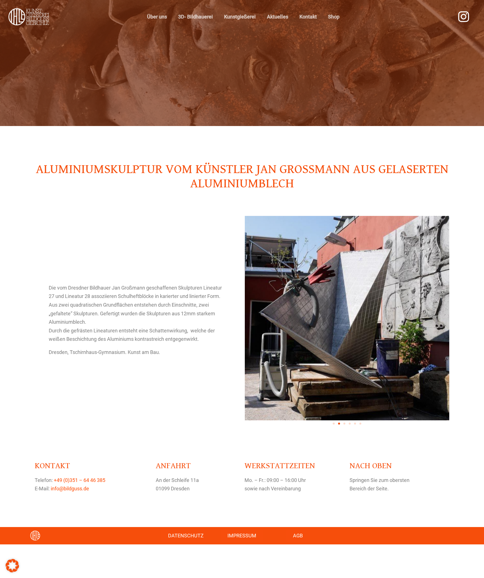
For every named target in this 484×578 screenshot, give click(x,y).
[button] (334, 424)
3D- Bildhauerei (195, 17)
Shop (333, 17)
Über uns (157, 17)
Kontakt (308, 17)
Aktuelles (277, 17)
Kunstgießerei (240, 17)
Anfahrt (173, 465)
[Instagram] (464, 16)
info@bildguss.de (70, 488)
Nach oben (371, 465)
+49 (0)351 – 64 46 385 (79, 480)
